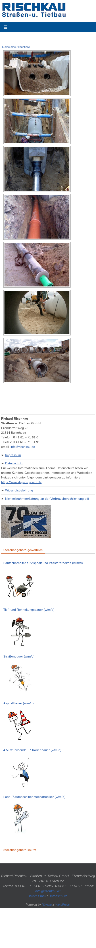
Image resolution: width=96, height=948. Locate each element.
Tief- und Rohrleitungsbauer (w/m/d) (28, 609)
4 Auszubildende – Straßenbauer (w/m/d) (32, 750)
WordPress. (63, 904)
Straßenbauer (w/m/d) (19, 656)
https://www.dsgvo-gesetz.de (21, 482)
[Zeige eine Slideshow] (16, 47)
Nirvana (47, 904)
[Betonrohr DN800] (36, 121)
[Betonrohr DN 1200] (36, 312)
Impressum (13, 455)
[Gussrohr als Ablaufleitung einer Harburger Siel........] (36, 169)
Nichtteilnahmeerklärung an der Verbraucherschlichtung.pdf (47, 498)
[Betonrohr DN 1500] (36, 360)
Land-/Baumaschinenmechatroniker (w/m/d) (34, 797)
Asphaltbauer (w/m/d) (18, 703)
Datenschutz (14, 463)
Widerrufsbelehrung (19, 490)
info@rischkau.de (22, 446)
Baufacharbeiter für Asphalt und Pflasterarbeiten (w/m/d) (43, 563)
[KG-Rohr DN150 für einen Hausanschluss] (36, 217)
